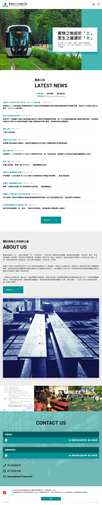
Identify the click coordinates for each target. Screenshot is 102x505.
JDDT (97, 502)
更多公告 (47, 220)
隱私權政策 (6, 502)
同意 (51, 498)
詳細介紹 (9, 290)
